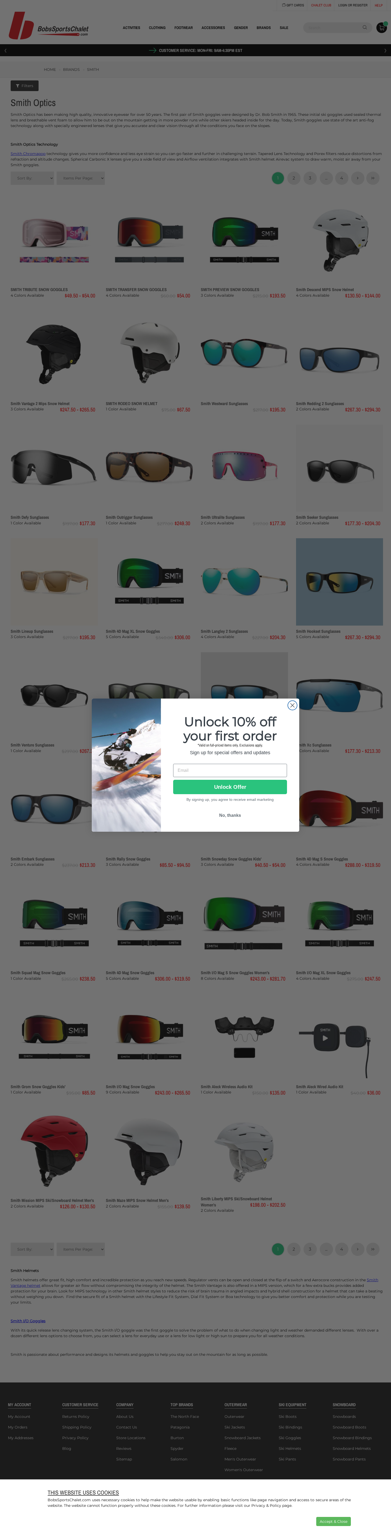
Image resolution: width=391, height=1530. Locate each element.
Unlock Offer (230, 787)
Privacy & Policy (266, 1505)
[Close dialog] (292, 705)
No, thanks (230, 815)
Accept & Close (333, 1521)
